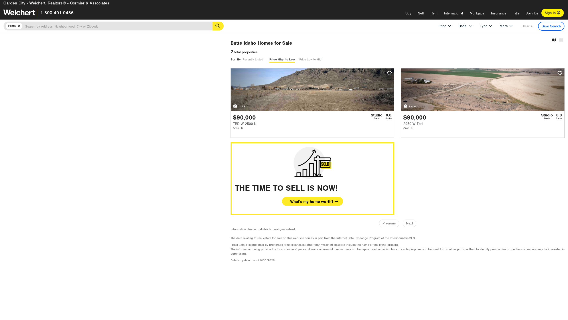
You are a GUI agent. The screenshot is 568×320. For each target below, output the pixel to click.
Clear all (527, 26)
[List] (561, 40)
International (453, 13)
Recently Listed (253, 59)
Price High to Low (282, 59)
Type (483, 26)
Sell (421, 13)
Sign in (551, 13)
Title (516, 13)
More (504, 26)
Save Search (551, 26)
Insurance (498, 13)
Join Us (532, 13)
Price (442, 26)
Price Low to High (311, 59)
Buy (408, 13)
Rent (433, 13)
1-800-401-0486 (57, 13)
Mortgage (477, 13)
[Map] (554, 40)
